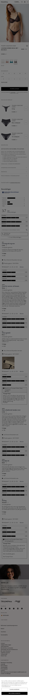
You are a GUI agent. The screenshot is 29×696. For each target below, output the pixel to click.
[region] (14, 686)
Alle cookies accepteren (14, 693)
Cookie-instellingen (14, 689)
